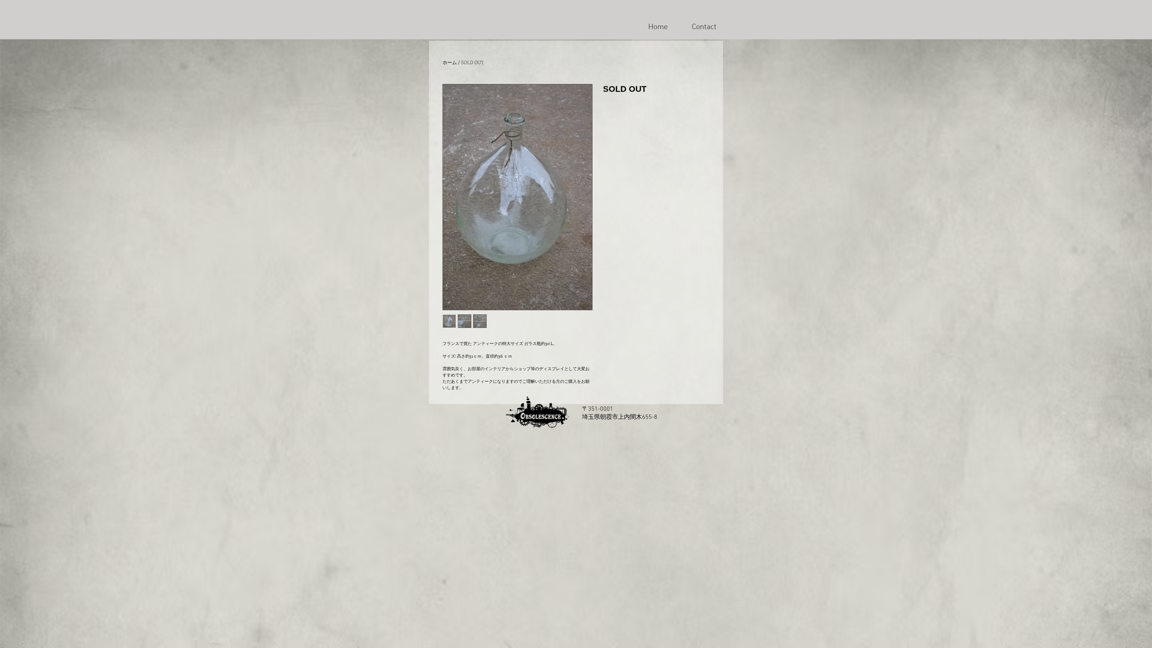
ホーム (449, 62)
